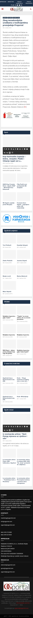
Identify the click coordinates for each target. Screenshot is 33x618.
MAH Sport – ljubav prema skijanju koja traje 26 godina (9, 352)
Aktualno (5, 17)
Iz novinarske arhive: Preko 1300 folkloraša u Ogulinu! (9, 461)
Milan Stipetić (7, 291)
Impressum (3, 1)
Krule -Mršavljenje (22, 396)
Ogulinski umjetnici (10, 230)
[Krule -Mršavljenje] (23, 390)
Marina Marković (22, 276)
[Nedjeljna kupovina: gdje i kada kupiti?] (23, 344)
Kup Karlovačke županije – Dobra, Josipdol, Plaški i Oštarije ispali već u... (14, 159)
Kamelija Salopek (22, 245)
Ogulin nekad (8, 410)
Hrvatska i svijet (16, 17)
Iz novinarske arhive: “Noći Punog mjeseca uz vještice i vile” (15, 436)
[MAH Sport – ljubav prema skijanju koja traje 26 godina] (9, 344)
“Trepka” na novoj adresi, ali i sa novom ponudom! (23, 317)
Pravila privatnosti (29, 2)
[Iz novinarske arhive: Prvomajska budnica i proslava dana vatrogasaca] (23, 471)
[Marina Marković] (23, 269)
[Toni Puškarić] (9, 238)
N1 (25, 107)
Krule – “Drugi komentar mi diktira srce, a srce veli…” (23, 379)
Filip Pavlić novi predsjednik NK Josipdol (22, 185)
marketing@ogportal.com (8, 518)
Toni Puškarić (7, 245)
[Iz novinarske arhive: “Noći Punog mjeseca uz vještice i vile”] (16, 423)
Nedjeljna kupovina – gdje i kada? (9, 316)
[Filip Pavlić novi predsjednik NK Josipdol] (23, 177)
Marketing (11, 1)
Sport (6, 132)
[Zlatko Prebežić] (9, 254)
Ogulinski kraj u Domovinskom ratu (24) (9, 398)
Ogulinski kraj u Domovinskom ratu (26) (9, 379)
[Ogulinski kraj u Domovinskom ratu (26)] (9, 371)
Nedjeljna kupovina (9, 335)
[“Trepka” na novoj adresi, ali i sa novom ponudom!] (23, 310)
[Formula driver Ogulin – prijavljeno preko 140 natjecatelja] (23, 196)
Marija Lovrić (7, 276)
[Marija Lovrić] (9, 269)
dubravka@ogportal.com (8, 565)
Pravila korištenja (19, 2)
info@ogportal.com (6, 521)
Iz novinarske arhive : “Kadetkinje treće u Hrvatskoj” (9, 479)
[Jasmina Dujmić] (23, 254)
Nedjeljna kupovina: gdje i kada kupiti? (23, 351)
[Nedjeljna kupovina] (9, 328)
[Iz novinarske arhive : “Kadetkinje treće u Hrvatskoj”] (9, 471)
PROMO (7, 302)
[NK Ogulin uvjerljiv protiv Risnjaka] (9, 196)
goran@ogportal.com (7, 568)
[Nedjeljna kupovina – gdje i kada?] (9, 310)
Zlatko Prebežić (7, 260)
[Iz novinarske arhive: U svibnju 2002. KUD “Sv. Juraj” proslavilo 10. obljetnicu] (23, 453)
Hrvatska (10, 17)
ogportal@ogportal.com (8, 525)
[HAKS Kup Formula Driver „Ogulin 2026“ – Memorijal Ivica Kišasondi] (9, 177)
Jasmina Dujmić (22, 260)
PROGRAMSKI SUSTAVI (23, 603)
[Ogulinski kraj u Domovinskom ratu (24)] (9, 390)
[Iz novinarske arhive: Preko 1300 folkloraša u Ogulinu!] (9, 453)
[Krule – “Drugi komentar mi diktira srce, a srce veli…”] (23, 371)
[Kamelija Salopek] (23, 238)
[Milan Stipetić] (9, 285)
